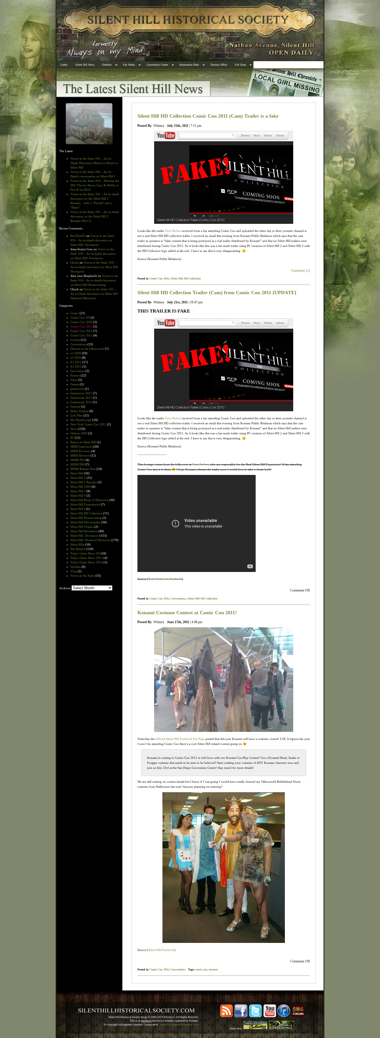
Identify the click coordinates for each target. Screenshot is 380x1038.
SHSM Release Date (83, 468)
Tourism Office (218, 64)
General (75, 406)
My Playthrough (81, 420)
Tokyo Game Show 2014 (86, 562)
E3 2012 (76, 366)
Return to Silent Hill (83, 442)
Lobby (64, 64)
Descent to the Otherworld (87, 348)
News (73, 428)
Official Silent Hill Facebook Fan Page (180, 738)
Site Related (77, 549)
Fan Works (129, 64)
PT (72, 437)
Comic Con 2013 (81, 335)
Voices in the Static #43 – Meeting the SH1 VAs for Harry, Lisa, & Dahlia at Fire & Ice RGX (94, 185)
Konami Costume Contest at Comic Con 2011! (187, 612)
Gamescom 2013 (81, 397)
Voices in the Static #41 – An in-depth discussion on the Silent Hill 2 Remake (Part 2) (94, 216)
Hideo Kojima (79, 411)
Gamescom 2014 (81, 402)
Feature (75, 375)
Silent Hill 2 (78, 477)
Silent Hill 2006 (80, 486)
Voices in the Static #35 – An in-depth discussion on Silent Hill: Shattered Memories (94, 294)
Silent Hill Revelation (84, 531)
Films (73, 379)
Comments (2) (300, 270)
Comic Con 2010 (81, 322)
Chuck (74, 262)
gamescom (77, 388)
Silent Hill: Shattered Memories (90, 540)
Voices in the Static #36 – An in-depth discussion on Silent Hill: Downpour (92, 240)
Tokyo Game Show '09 (85, 553)
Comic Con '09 (80, 317)
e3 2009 (75, 353)
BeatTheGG (77, 235)
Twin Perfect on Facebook (165, 579)
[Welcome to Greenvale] (281, 1028)
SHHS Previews (80, 451)
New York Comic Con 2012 (88, 424)
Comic (74, 313)
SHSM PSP (77, 464)
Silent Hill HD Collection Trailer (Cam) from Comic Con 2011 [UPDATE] (216, 292)
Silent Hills (77, 544)
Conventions (78, 344)
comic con (201, 969)
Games (74, 384)
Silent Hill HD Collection (86, 513)
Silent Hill (76, 473)
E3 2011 (76, 362)
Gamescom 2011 (81, 393)
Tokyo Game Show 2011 (86, 557)
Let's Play (76, 415)
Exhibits (107, 64)
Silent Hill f (77, 509)
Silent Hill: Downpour (84, 535)
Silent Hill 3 (78, 491)
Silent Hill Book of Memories (89, 500)
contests (213, 969)
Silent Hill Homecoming (86, 517)
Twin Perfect (173, 230)
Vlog (73, 571)
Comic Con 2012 (81, 331)
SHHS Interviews (81, 446)
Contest (75, 339)
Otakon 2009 (78, 433)
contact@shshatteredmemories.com (178, 1024)
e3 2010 (75, 357)
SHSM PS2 (77, 460)
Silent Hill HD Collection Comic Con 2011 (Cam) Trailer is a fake (207, 116)
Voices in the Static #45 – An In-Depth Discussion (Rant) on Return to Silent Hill (94, 163)
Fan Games (77, 371)
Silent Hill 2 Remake (83, 482)
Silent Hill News (84, 64)
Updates (75, 566)
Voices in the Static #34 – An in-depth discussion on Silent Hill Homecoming (94, 280)
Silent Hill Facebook (161, 950)
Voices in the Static (82, 575)
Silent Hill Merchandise (85, 522)
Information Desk (189, 64)
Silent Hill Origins (81, 526)
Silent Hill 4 (78, 495)
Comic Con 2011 (81, 326)
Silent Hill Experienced (85, 504)
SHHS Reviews (80, 455)
